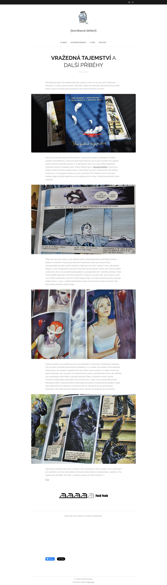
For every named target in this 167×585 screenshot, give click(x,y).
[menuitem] (64, 42)
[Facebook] (129, 2)
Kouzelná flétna (100, 167)
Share (51, 559)
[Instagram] (132, 2)
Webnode (90, 582)
